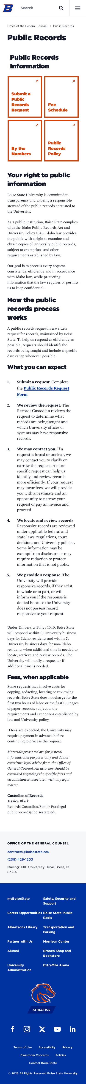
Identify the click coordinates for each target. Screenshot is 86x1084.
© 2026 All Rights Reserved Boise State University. (43, 1073)
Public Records (63, 26)
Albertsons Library (22, 927)
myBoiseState (18, 898)
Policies (60, 1055)
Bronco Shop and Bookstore (57, 953)
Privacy (67, 1047)
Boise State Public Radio (57, 915)
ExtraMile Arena (56, 965)
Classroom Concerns (34, 1055)
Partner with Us (20, 941)
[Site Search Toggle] (61, 8)
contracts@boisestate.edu (28, 852)
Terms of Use (23, 1047)
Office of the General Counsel (27, 26)
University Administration (19, 967)
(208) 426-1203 (20, 859)
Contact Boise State (43, 1063)
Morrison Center (56, 941)
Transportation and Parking (58, 929)
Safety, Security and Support (59, 901)
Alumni (13, 951)
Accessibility (47, 1047)
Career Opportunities (24, 913)
